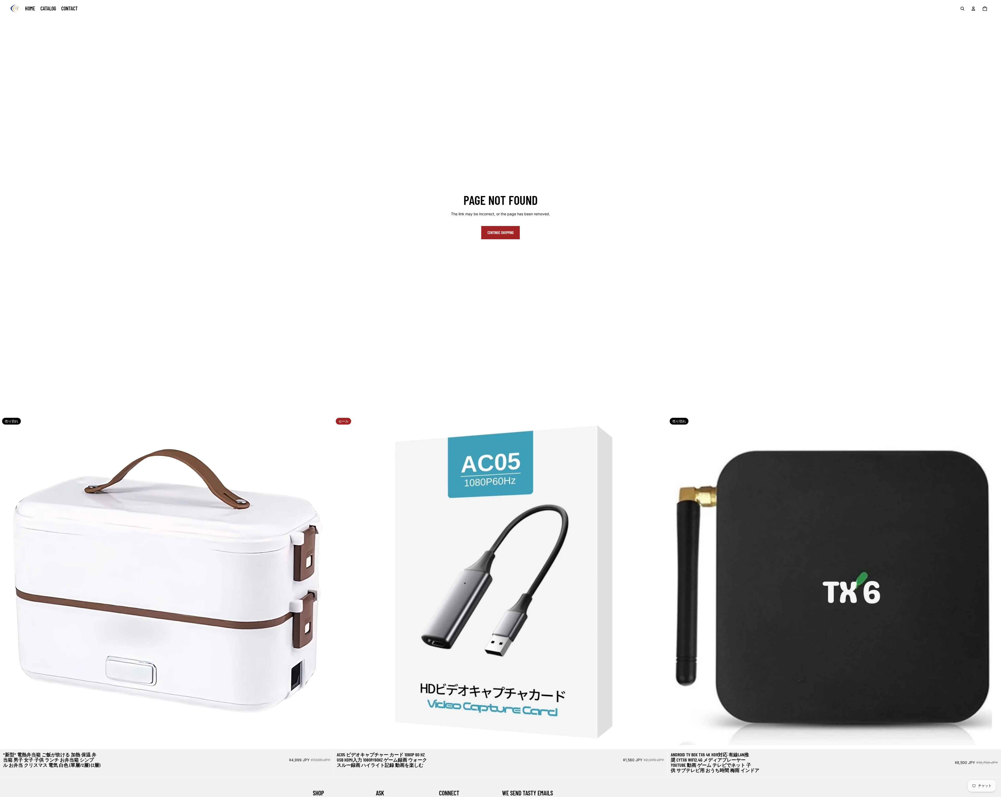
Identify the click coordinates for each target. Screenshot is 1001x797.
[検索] (962, 8)
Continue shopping (500, 232)
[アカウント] (973, 8)
